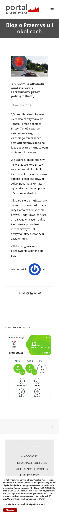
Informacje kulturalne (33, 462)
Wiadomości (18, 269)
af (44, 269)
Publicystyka (29, 475)
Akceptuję (10, 510)
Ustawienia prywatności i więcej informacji (24, 504)
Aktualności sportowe (33, 469)
